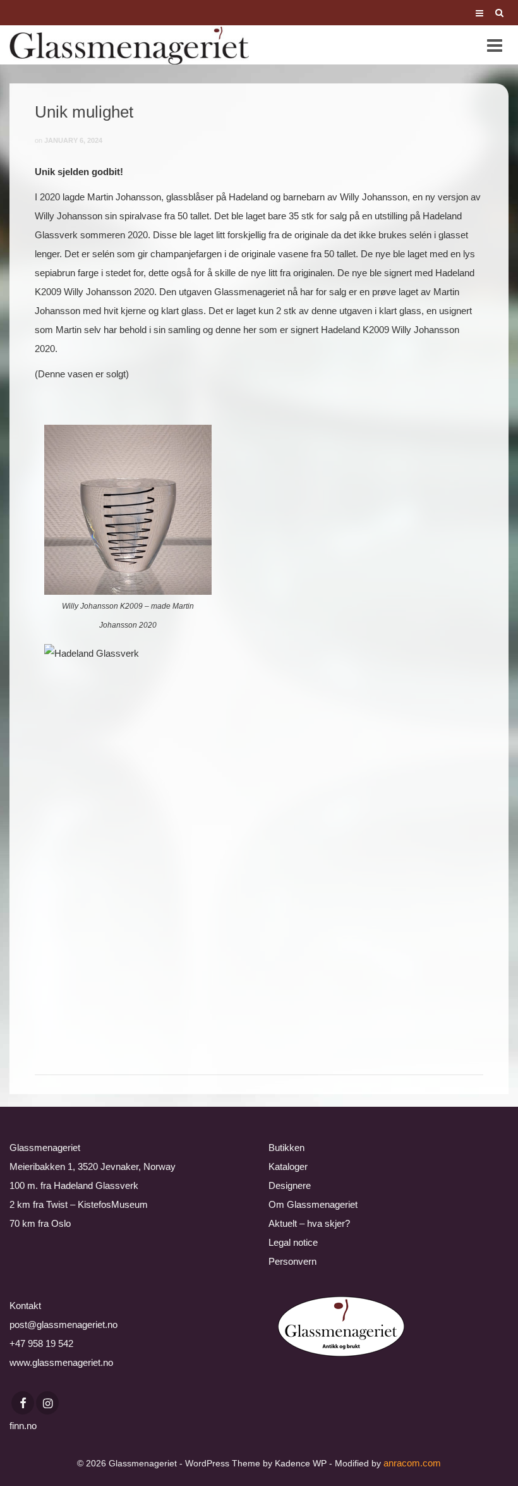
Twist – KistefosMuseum (97, 1204)
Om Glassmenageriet (313, 1204)
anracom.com (412, 1463)
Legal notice (293, 1242)
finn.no (23, 1425)
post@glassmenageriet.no (63, 1324)
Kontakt (25, 1305)
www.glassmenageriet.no (61, 1362)
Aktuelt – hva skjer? (309, 1223)
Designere (289, 1185)
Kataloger (288, 1166)
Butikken (286, 1147)
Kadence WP (301, 1463)
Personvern (292, 1261)
